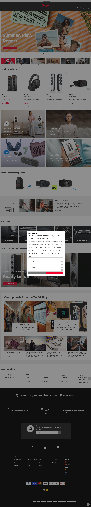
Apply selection (37, 273)
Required (31, 258)
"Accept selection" (32, 251)
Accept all (54, 273)
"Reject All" (40, 243)
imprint (29, 256)
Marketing (31, 264)
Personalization (32, 267)
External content (32, 270)
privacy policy (56, 254)
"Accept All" (41, 247)
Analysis (30, 261)
